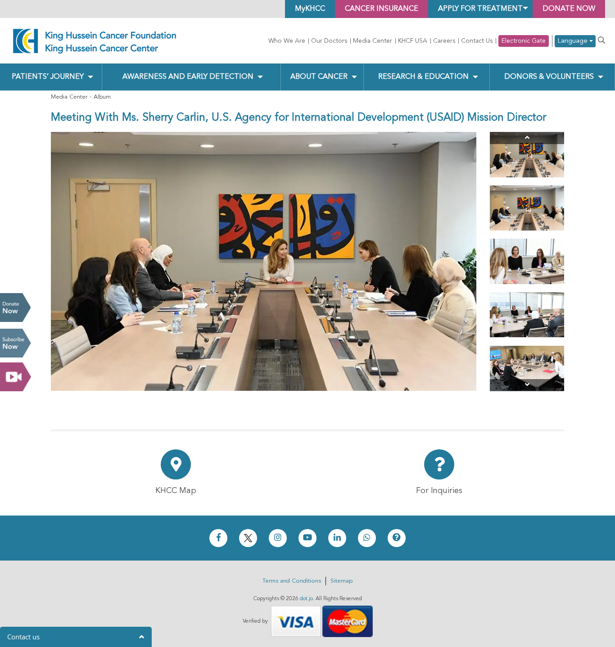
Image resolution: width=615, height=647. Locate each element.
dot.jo (306, 599)
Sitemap (341, 581)
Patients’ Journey (48, 77)
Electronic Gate (524, 41)
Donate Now (15, 307)
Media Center (372, 41)
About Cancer (319, 77)
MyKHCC (310, 9)
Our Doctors (329, 41)
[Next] (527, 385)
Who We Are (286, 41)
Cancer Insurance (381, 9)
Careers (444, 41)
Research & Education (423, 77)
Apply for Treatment (480, 9)
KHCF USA (412, 41)
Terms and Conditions (291, 581)
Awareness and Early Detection (187, 77)
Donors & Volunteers (549, 77)
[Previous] (527, 138)
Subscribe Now (15, 343)
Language (573, 41)
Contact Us (477, 41)
